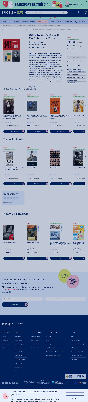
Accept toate (75, 394)
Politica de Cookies (50, 401)
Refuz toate (75, 398)
